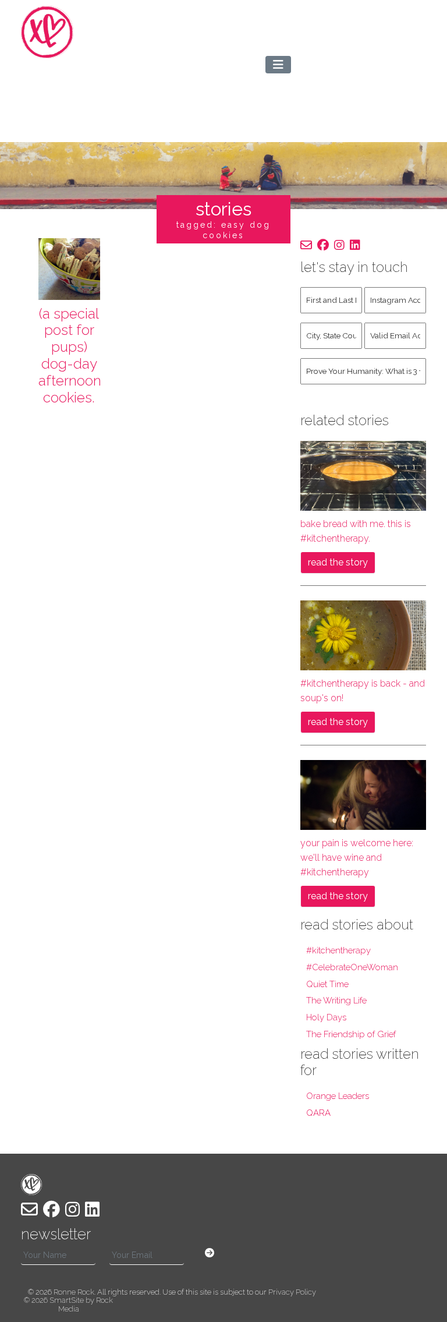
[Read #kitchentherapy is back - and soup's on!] (363, 634)
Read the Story (338, 562)
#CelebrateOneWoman (352, 967)
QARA (318, 1113)
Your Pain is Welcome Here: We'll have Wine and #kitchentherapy (356, 857)
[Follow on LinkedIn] (355, 245)
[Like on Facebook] (323, 245)
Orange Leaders (337, 1096)
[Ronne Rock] (64, 32)
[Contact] (306, 245)
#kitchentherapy (338, 950)
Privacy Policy (292, 1292)
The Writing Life (336, 1000)
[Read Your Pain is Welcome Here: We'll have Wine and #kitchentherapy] (363, 794)
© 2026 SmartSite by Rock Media (68, 1304)
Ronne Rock (74, 1292)
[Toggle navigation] (278, 64)
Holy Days (326, 1017)
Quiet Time (327, 984)
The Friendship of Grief (351, 1034)
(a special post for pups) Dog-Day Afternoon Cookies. (69, 355)
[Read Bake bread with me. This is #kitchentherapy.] (363, 474)
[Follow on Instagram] (339, 245)
